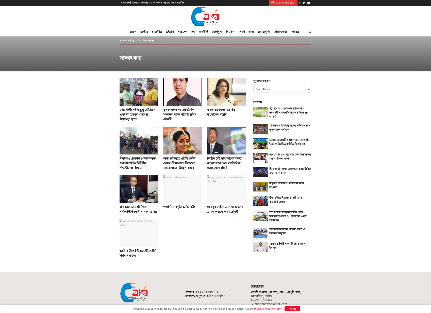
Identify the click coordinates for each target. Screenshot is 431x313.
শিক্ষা (242, 31)
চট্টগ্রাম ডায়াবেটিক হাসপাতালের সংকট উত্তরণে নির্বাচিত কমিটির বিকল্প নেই (289, 142)
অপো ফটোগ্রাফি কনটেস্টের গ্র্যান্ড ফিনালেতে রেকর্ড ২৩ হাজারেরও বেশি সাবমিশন (288, 216)
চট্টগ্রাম (169, 31)
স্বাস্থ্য (251, 31)
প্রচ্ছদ (133, 31)
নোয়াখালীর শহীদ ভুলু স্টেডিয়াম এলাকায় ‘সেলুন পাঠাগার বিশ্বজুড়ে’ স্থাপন (137, 114)
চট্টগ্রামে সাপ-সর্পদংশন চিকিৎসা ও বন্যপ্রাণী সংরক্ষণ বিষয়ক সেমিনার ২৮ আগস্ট (288, 113)
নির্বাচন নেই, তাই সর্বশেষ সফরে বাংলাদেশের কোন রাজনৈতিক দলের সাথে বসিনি (224, 163)
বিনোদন (230, 31)
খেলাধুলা (217, 31)
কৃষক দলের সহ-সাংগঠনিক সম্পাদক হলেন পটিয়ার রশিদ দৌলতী (179, 114)
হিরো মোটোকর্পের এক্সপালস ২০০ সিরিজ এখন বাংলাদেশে (290, 171)
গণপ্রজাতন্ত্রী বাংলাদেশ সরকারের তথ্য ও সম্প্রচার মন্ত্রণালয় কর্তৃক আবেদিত (152, 3)
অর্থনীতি (203, 31)
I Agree (292, 308)
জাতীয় (144, 31)
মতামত (294, 31)
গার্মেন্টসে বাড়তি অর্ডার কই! (179, 207)
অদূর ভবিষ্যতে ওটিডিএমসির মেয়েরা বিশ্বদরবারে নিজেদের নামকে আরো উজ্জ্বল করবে (179, 163)
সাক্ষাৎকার (280, 31)
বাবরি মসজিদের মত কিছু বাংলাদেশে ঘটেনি (221, 112)
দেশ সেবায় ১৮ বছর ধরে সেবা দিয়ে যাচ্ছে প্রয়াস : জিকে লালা (290, 157)
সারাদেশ (182, 31)
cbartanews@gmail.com (271, 304)
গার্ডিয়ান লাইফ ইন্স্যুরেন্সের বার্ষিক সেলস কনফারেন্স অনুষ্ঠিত (289, 128)
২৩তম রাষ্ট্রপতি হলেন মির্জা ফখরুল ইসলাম (287, 246)
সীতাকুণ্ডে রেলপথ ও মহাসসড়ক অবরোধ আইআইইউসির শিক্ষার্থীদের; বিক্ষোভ (138, 163)
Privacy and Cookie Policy (267, 308)
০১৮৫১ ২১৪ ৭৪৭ (263, 300)
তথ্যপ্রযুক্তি (264, 31)
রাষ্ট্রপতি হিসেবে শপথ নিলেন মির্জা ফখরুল (286, 185)
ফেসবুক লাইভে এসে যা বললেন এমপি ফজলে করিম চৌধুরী (225, 209)
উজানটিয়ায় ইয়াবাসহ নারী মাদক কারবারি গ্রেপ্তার (286, 200)
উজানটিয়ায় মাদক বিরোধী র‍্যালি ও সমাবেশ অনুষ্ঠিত (287, 231)
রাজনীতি (157, 31)
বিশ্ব (193, 31)
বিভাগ (133, 40)
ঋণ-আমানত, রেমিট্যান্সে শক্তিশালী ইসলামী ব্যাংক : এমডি (138, 209)
